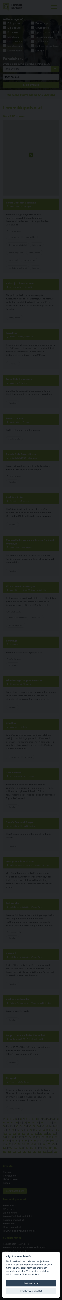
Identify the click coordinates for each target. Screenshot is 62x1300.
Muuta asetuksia (30, 1274)
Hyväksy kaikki (31, 1283)
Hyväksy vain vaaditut (31, 1291)
